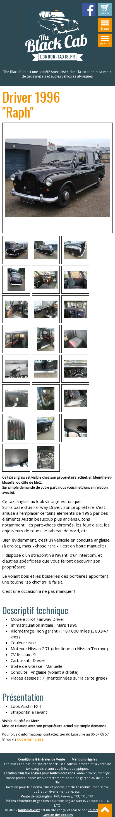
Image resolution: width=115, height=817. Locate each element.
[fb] (88, 9)
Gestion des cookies (57, 815)
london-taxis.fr (29, 810)
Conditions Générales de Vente (41, 759)
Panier (105, 13)
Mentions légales (84, 759)
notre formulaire (30, 739)
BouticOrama (97, 810)
